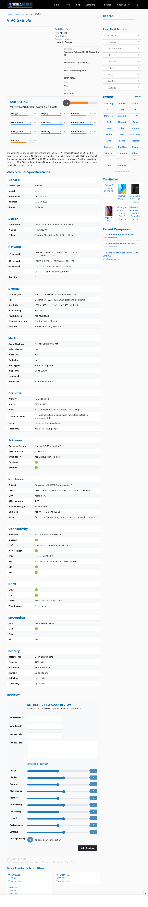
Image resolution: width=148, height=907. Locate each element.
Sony (122, 109)
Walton (135, 128)
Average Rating (17, 838)
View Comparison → (111, 237)
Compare (90, 4)
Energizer (108, 147)
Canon (109, 128)
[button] (137, 4)
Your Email (16, 726)
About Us (121, 4)
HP (135, 115)
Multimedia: (16, 791)
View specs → (15, 881)
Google (108, 153)
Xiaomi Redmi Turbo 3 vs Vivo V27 (122, 243)
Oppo (135, 122)
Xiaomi (122, 140)
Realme (135, 140)
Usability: (14, 818)
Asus (122, 134)
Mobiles (68, 39)
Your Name (16, 717)
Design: (13, 770)
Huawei (122, 122)
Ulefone (122, 165)
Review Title (17, 734)
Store (67, 4)
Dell (109, 122)
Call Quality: (16, 811)
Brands (107, 4)
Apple (122, 103)
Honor (109, 134)
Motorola (108, 115)
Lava (109, 165)
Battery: (14, 831)
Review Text (16, 742)
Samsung (108, 103)
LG (135, 109)
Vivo (40, 868)
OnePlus (122, 147)
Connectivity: (16, 804)
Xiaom (135, 147)
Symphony (122, 155)
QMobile (122, 115)
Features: (14, 797)
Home (56, 4)
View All (137, 96)
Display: (14, 777)
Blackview (135, 134)
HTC (109, 109)
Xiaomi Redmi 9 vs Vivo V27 (119, 234)
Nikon (122, 128)
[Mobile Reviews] (20, 4)
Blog (77, 4)
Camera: (14, 784)
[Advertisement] (48, 901)
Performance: (16, 825)
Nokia (135, 103)
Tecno (135, 159)
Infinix (135, 153)
